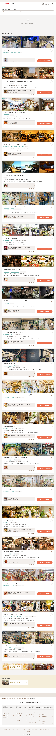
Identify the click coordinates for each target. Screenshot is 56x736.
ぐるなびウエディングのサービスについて (45, 729)
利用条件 (12, 729)
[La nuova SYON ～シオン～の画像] (28, 355)
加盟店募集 (36, 729)
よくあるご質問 (28, 731)
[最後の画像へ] (52, 42)
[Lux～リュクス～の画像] (28, 42)
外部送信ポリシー (24, 729)
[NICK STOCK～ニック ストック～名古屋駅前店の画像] (28, 449)
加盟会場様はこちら (31, 729)
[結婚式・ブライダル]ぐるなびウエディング (8, 698)
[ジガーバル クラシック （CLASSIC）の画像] (28, 261)
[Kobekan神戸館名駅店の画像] (28, 418)
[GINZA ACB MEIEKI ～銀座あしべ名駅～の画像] (28, 543)
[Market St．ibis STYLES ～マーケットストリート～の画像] (28, 198)
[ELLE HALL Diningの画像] (28, 512)
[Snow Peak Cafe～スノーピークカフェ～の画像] (28, 324)
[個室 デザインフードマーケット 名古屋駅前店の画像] (28, 136)
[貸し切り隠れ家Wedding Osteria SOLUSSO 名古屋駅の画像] (28, 73)
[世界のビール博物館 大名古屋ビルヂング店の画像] (28, 104)
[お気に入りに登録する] (51, 50)
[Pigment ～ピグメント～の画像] (28, 481)
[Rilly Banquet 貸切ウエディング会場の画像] (28, 606)
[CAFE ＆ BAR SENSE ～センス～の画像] (28, 575)
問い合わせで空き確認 (45, 154)
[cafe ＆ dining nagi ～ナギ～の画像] (28, 637)
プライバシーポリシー (18, 729)
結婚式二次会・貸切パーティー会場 (21, 698)
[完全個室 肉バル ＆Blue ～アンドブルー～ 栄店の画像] (28, 292)
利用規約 (9, 729)
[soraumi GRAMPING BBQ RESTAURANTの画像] (28, 167)
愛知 (28, 698)
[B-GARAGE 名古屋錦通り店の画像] (28, 230)
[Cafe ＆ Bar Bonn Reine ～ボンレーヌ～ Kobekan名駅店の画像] (28, 386)
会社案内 (5, 729)
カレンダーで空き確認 (45, 60)
